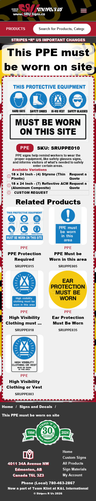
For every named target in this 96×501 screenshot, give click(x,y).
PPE (25, 148)
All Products (73, 463)
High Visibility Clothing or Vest (24, 384)
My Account (72, 475)
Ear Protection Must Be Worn (68, 320)
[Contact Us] (28, 455)
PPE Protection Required (24, 256)
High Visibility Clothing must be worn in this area (24, 323)
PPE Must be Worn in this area (68, 256)
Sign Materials (74, 469)
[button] (48, 176)
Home (7, 406)
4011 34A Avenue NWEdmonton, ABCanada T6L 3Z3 (28, 469)
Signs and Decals (35, 406)
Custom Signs (74, 458)
